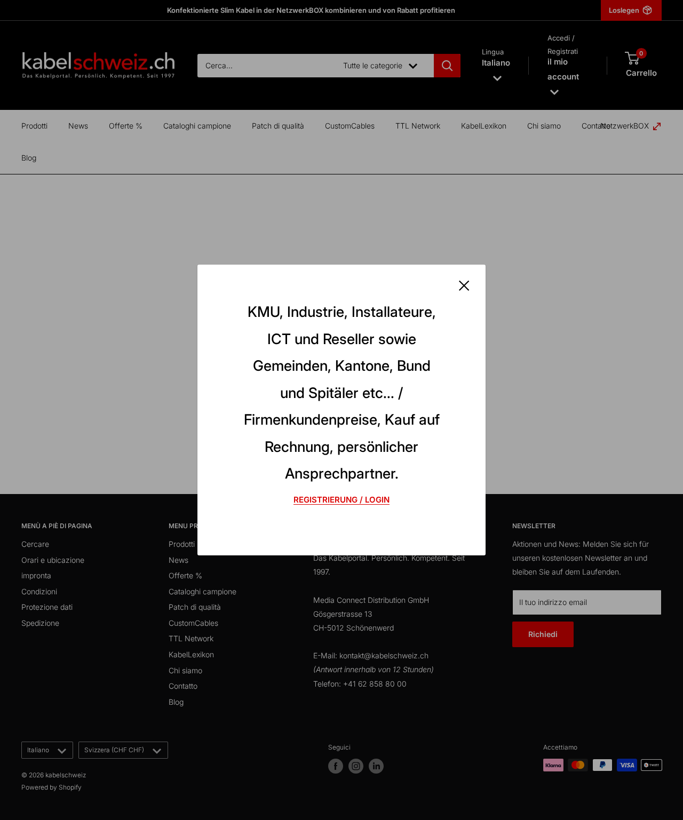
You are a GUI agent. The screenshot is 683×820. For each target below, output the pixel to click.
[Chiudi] (464, 284)
